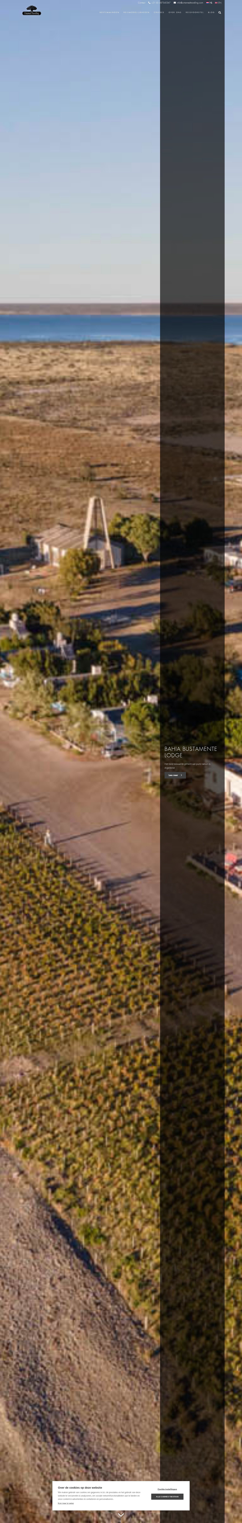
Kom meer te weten (66, 1503)
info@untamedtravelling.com (190, 2)
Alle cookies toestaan (167, 1497)
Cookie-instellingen (167, 1489)
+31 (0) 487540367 (161, 2)
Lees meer (174, 775)
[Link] (31, 10)
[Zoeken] (220, 13)
